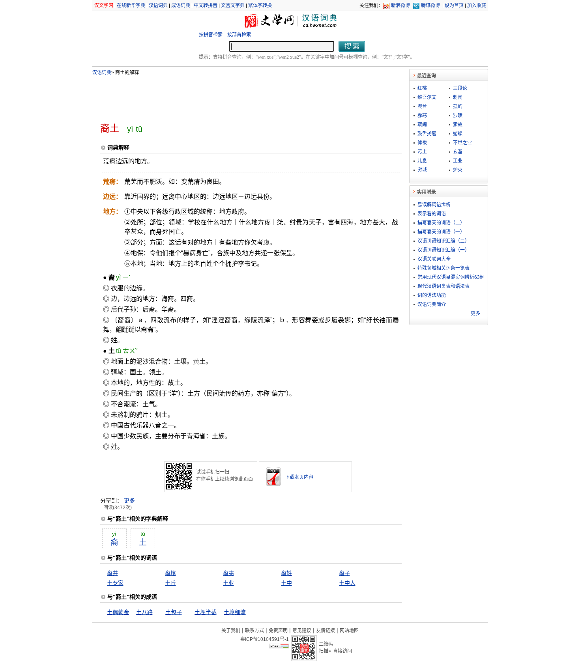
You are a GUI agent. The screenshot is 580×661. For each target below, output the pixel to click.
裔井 (112, 573)
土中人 (347, 583)
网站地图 (349, 630)
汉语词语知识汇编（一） (443, 250)
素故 (457, 124)
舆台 (422, 106)
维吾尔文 (426, 97)
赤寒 (422, 115)
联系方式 (254, 630)
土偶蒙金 (118, 612)
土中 (286, 583)
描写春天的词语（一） (441, 232)
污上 (422, 152)
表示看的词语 (431, 214)
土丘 (170, 583)
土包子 (173, 612)
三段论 (460, 88)
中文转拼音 (205, 5)
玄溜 (457, 152)
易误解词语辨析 (434, 204)
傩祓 (422, 143)
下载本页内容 (299, 477)
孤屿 (457, 106)
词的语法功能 (431, 295)
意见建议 (301, 630)
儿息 (422, 161)
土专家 (115, 583)
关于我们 (230, 630)
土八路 (144, 612)
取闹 (422, 124)
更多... (477, 313)
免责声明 (278, 630)
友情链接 (325, 630)
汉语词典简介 (431, 304)
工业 (457, 161)
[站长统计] (279, 646)
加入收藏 (476, 5)
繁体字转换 (260, 5)
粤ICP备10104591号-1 (264, 639)
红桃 (422, 88)
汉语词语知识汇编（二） (443, 241)
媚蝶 (457, 133)
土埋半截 (206, 612)
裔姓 (286, 573)
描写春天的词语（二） (441, 223)
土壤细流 (235, 612)
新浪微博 (400, 5)
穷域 (422, 170)
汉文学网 (103, 5)
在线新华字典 (131, 5)
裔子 (344, 573)
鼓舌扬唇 (426, 133)
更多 (129, 500)
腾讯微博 (430, 5)
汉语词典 (158, 5)
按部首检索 (239, 34)
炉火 (457, 170)
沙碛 (457, 115)
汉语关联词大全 (434, 259)
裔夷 (228, 573)
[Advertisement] (238, 96)
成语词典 (180, 5)
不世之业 (462, 143)
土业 (228, 583)
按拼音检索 (211, 34)
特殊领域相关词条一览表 (443, 268)
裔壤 (170, 573)
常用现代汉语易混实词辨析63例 (451, 277)
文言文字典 (233, 5)
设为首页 (454, 5)
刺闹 (457, 97)
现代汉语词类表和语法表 (443, 286)
